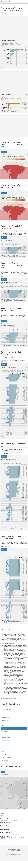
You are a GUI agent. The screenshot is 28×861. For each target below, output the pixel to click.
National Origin (5, 725)
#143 (26, 551)
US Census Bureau (16, 853)
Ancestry (4, 728)
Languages (4, 731)
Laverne (12, 820)
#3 (26, 154)
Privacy (17, 848)
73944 (18, 837)
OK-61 (2, 830)
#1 (26, 40)
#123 (26, 458)
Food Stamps (4, 743)
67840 (2, 837)
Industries (4, 748)
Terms (13, 848)
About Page (21, 698)
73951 (21, 837)
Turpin (16, 820)
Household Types (5, 720)
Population (4, 712)
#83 (26, 323)
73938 (12, 834)
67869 (9, 837)
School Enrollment (5, 760)
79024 (24, 837)
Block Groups (5, 774)
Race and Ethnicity (6, 717)
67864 (5, 837)
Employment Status (6, 740)
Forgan (8, 820)
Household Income (6, 737)
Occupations (4, 745)
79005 (18, 834)
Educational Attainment (6, 757)
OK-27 (2, 827)
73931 (9, 834)
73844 (2, 834)
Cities (3, 772)
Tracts (19, 772)
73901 (15, 837)
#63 (26, 281)
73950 (15, 834)
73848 (5, 834)
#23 (26, 195)
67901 (12, 837)
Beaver (2, 813)
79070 (5, 838)
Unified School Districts (11, 772)
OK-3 (2, 823)
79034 (2, 838)
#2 (26, 94)
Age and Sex (4, 714)
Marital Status (5, 723)
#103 (26, 367)
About (11, 848)
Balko (2, 820)
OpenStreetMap (14, 854)
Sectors (3, 751)
